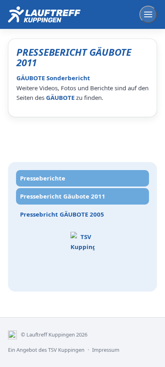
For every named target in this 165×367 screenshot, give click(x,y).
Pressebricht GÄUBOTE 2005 (62, 214)
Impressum (105, 349)
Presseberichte (42, 178)
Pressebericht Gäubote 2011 (62, 196)
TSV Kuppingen (66, 349)
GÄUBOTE (60, 97)
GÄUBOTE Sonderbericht (53, 78)
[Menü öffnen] (148, 14)
